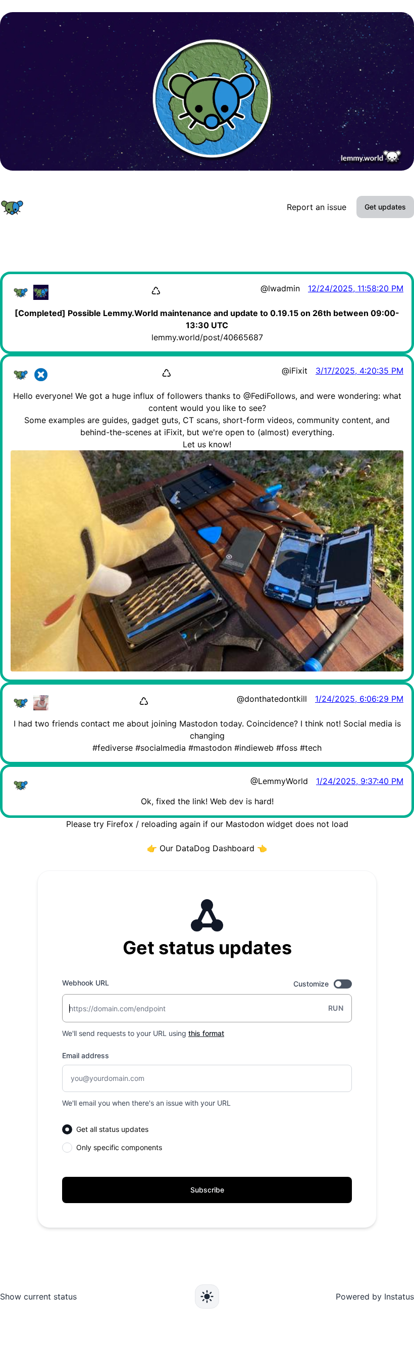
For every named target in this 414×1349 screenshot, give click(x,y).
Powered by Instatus (375, 1296)
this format (206, 1033)
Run (335, 1008)
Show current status (38, 1296)
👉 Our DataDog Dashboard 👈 (207, 848)
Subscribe (207, 1189)
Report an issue (316, 207)
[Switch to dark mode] (207, 1296)
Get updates (385, 206)
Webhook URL (85, 982)
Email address (85, 1055)
